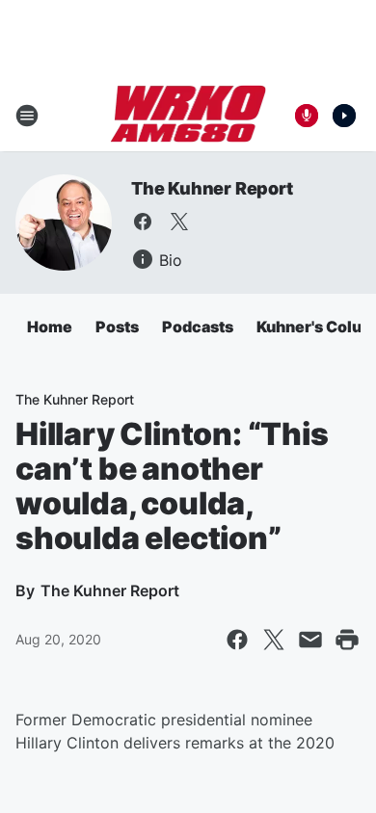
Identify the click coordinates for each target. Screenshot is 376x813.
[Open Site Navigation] (27, 115)
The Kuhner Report (212, 188)
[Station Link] (188, 115)
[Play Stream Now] (344, 115)
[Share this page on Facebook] (237, 639)
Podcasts (197, 326)
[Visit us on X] (179, 221)
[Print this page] (347, 639)
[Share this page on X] (273, 639)
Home (49, 326)
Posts (117, 326)
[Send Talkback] (306, 115)
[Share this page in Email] (310, 639)
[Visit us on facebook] (142, 221)
